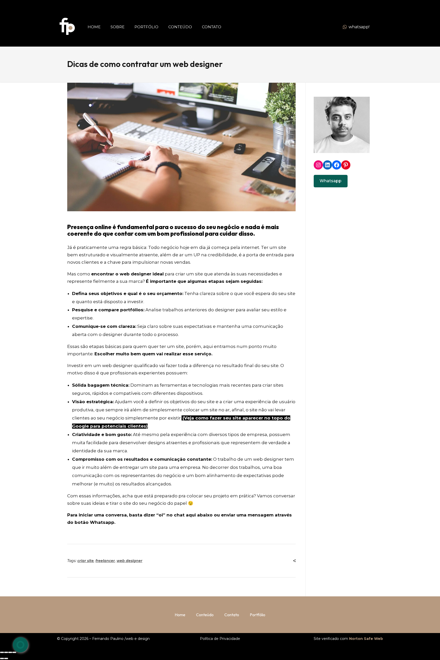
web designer (129, 560)
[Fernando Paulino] (67, 26)
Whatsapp (330, 180)
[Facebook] (336, 165)
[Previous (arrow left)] (2, 658)
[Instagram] (318, 165)
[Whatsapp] (20, 644)
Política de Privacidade (220, 638)
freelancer (105, 560)
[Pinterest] (345, 165)
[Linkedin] (327, 165)
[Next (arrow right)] (6, 658)
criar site (85, 560)
